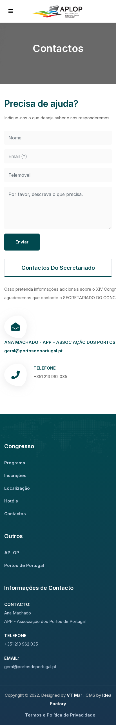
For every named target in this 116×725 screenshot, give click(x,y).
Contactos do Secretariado (58, 267)
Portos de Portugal (24, 565)
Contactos (15, 513)
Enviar (21, 242)
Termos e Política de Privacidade (60, 715)
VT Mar (75, 695)
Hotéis (11, 501)
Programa (14, 462)
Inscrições (15, 475)
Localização (17, 488)
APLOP (11, 552)
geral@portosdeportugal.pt (33, 350)
